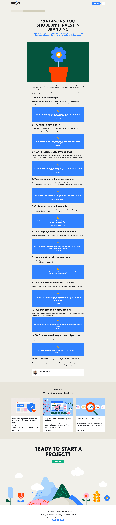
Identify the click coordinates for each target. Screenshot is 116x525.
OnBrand (58, 145)
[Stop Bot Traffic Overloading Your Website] (58, 407)
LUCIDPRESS (58, 118)
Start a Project (96, 3)
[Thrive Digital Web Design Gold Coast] (15, 3)
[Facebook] (55, 520)
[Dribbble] (58, 520)
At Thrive (39, 508)
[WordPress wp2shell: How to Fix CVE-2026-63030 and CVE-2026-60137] (25, 407)
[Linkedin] (63, 520)
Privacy (73, 508)
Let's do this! (58, 461)
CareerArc (58, 250)
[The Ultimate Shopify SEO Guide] (90, 407)
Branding (20, 11)
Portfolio (50, 508)
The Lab (62, 508)
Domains (79, 508)
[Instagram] (53, 520)
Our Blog (14, 11)
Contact (67, 508)
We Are (44, 508)
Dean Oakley (47, 371)
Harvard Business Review (58, 225)
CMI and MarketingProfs (58, 199)
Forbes (58, 172)
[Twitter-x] (61, 520)
